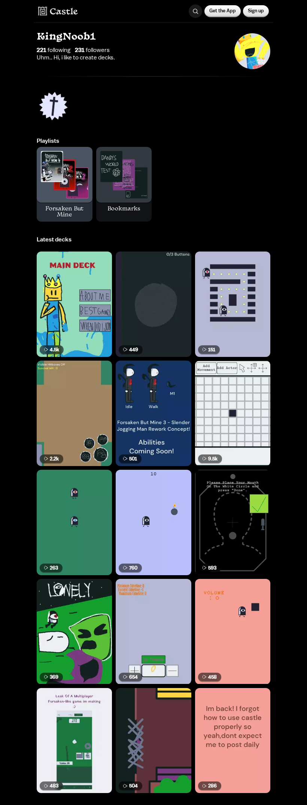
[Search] (195, 11)
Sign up (256, 10)
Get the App (222, 10)
